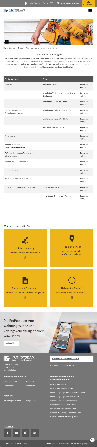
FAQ (51, 3)
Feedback (30, 382)
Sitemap (80, 444)
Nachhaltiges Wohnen (12, 401)
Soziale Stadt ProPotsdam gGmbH (64, 417)
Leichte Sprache (34, 3)
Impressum (88, 444)
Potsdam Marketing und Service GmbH (66, 413)
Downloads (30, 386)
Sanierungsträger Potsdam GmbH (63, 401)
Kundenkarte (9, 386)
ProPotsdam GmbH (58, 385)
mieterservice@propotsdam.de (69, 3)
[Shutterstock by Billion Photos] (6, 37)
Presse (45, 3)
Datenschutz (63, 444)
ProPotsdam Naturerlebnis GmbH (63, 409)
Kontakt (73, 444)
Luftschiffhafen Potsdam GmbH (63, 405)
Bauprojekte (31, 401)
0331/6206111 (69, 365)
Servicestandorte (10, 382)
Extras (20, 48)
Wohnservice (31, 48)
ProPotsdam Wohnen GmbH (61, 389)
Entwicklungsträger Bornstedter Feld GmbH (67, 393)
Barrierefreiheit (51, 444)
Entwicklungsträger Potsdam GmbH (64, 397)
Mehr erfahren (11, 343)
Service (12, 48)
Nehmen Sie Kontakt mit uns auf (65, 359)
